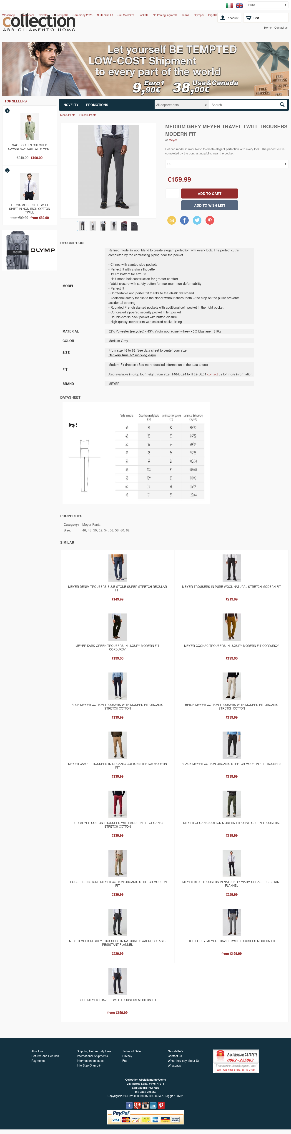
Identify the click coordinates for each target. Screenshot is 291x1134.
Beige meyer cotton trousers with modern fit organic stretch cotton (231, 706)
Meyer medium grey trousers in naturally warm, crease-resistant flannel (117, 943)
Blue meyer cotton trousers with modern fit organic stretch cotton (117, 706)
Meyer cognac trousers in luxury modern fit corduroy (231, 645)
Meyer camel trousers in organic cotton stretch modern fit (117, 765)
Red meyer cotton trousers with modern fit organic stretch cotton (118, 825)
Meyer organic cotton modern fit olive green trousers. (231, 823)
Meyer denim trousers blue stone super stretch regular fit (117, 588)
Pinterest (210, 220)
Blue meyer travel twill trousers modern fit (117, 1000)
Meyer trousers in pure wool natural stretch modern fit (231, 586)
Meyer (173, 140)
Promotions (97, 104)
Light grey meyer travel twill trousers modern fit (232, 941)
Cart (256, 18)
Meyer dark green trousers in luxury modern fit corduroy (117, 647)
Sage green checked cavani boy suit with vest (29, 147)
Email (170, 220)
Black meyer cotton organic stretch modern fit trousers (231, 764)
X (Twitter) (197, 221)
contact (212, 374)
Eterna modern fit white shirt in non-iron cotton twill (29, 208)
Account (233, 18)
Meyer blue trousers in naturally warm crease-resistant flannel (231, 884)
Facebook (184, 220)
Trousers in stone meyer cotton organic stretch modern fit (117, 884)
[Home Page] (39, 28)
